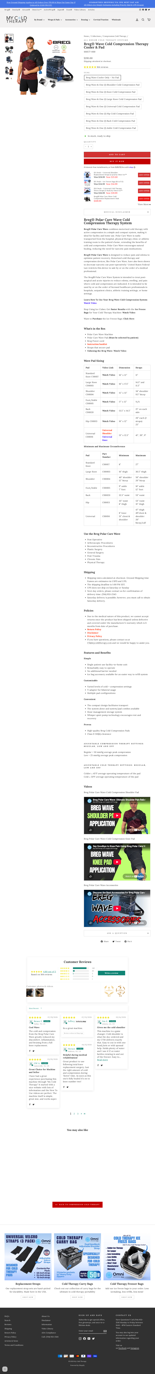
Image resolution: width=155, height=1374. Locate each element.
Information (47, 1324)
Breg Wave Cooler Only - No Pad (102, 77)
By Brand (38, 20)
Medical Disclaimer (117, 212)
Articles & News (11, 1341)
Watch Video (90, 303)
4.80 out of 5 (49, 971)
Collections (96, 36)
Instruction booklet (97, 344)
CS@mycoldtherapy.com (99, 643)
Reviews (8, 1324)
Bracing (84, 20)
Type (87, 73)
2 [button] (74, 1113)
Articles (91, 10)
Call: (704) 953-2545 (50, 1337)
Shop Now (28, 1297)
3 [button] (77, 1113)
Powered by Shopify (77, 1365)
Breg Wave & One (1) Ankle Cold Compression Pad (111, 128)
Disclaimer (93, 632)
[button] (90, 67)
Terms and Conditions (14, 1345)
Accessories (70, 20)
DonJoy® (16, 10)
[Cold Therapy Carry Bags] (77, 1256)
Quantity (90, 142)
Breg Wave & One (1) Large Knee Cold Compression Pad (114, 99)
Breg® (7, 10)
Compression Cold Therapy (114, 36)
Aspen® (60, 10)
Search (7, 1320)
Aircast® (26, 10)
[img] (35, 1017)
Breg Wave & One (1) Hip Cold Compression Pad (110, 113)
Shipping (87, 61)
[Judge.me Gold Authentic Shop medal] (109, 990)
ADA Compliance (49, 1333)
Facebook (122, 1348)
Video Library (80, 10)
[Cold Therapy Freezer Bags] (126, 1256)
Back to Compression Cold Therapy (79, 1204)
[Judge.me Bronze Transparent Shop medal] (120, 990)
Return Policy (94, 629)
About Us (46, 1316)
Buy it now (117, 161)
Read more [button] (102, 1059)
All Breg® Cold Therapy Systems (106, 40)
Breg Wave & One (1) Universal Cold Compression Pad (113, 106)
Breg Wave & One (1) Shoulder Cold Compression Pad (112, 84)
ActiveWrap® (49, 10)
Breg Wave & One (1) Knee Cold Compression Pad (110, 92)
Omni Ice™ (37, 10)
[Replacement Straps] (28, 1256)
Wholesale (116, 20)
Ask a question (117, 933)
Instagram (134, 1348)
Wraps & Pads (54, 20)
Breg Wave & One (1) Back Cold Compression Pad (110, 121)
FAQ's (7, 1316)
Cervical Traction (100, 20)
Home (86, 36)
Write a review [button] (111, 973)
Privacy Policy (94, 636)
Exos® (69, 10)
